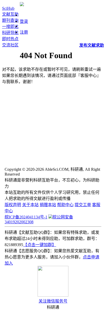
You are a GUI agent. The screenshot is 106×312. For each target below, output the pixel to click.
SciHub (8, 8)
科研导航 (10, 33)
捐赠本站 (48, 205)
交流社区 (10, 45)
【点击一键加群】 (39, 245)
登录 (24, 21)
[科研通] (22, 5)
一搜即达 (10, 26)
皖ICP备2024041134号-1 (26, 217)
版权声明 (13, 205)
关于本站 (30, 205)
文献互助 (10, 14)
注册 (24, 32)
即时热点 (10, 39)
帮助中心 (65, 205)
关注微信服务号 (53, 301)
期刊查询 (10, 20)
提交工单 (83, 205)
